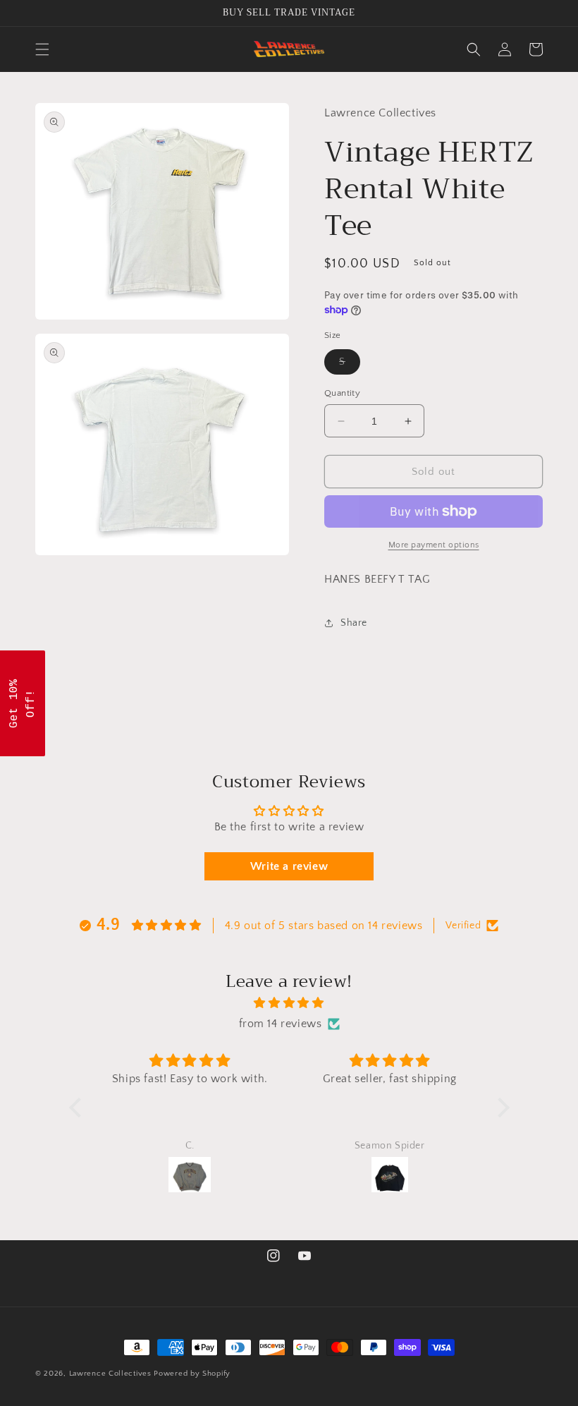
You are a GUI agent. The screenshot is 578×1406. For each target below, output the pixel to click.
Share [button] (353, 623)
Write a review (289, 866)
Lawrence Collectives (110, 1373)
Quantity (342, 393)
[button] (42, 49)
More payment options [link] (433, 545)
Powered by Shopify (192, 1373)
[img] (289, 1003)
